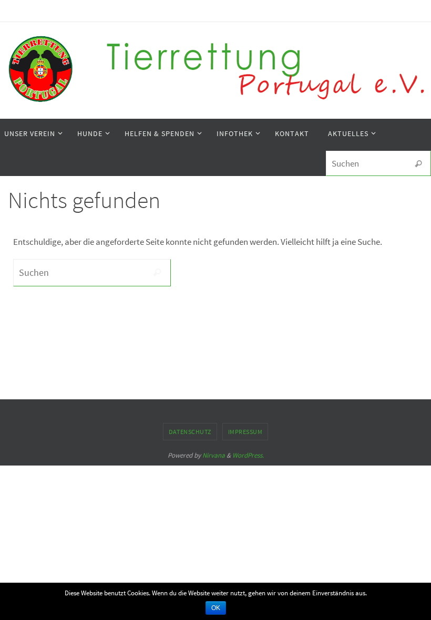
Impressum (245, 432)
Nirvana (213, 455)
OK (215, 608)
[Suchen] (418, 164)
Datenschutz (190, 432)
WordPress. (248, 455)
